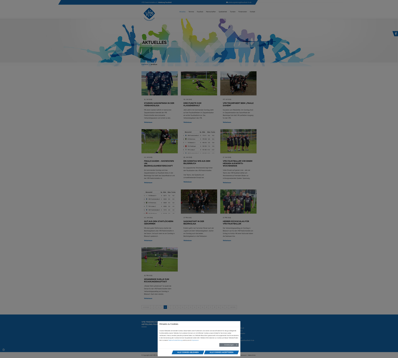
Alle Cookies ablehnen (188, 352)
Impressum (195, 340)
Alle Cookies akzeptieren (221, 352)
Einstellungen (229, 345)
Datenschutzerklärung (175, 340)
